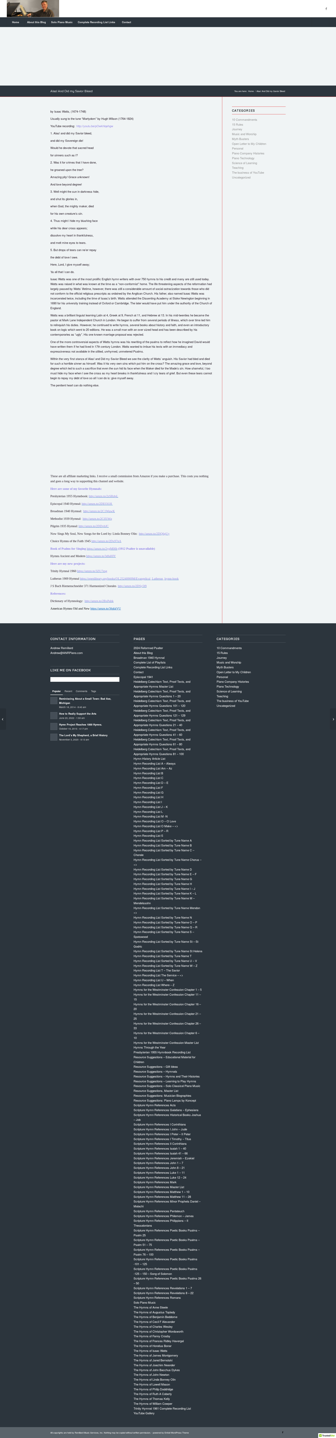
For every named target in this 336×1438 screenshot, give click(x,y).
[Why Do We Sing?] (3, 719)
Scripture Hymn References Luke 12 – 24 (160, 1177)
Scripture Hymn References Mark (155, 1182)
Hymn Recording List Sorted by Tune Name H (163, 884)
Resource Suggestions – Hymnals (155, 1071)
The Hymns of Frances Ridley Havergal (159, 1341)
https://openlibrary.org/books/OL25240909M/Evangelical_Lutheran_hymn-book (129, 578)
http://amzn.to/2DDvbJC (94, 526)
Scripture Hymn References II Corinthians (160, 1143)
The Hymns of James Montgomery (156, 1355)
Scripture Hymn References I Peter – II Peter (162, 1134)
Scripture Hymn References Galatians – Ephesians (166, 1110)
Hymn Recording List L (148, 812)
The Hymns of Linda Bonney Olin (155, 1379)
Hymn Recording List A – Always (155, 763)
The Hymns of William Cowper (153, 1403)
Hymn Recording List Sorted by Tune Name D (163, 869)
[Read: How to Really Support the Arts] (53, 715)
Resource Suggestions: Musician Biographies (162, 1095)
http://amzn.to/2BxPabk (99, 601)
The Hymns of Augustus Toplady (154, 1312)
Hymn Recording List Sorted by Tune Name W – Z (165, 966)
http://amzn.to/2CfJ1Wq (97, 518)
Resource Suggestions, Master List (156, 1091)
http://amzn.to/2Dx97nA (106, 541)
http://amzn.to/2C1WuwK (99, 511)
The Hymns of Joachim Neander (154, 1365)
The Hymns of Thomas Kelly (152, 1399)
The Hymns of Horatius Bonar (153, 1346)
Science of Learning (244, 163)
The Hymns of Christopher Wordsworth (158, 1331)
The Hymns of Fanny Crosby (152, 1336)
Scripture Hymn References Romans (157, 1297)
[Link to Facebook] (326, 8)
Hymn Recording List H (148, 797)
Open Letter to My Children (249, 144)
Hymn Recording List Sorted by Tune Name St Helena (168, 951)
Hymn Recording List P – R (151, 831)
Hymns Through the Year (149, 1047)
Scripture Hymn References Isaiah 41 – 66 (161, 1153)
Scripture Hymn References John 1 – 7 (158, 1163)
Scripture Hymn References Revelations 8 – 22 (163, 1293)
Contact (139, 672)
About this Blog (143, 653)
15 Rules (237, 124)
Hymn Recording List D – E (151, 783)
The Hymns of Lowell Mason (152, 1384)
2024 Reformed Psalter (148, 648)
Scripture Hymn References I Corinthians (160, 1124)
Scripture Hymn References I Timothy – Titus (162, 1139)
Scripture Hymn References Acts (155, 1105)
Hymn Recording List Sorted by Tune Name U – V (165, 961)
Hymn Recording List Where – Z (154, 985)
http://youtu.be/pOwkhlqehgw (94, 126)
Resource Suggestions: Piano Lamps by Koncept (165, 1100)
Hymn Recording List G (149, 792)
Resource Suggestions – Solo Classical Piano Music (167, 1086)
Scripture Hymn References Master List (159, 1187)
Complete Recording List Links (153, 667)
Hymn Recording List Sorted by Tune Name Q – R (165, 927)
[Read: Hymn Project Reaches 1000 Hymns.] (53, 726)
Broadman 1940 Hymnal (149, 658)
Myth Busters (240, 139)
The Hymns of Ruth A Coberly (153, 1394)
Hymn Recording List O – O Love (155, 821)
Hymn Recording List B (148, 773)
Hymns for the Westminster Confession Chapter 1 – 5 (168, 989)
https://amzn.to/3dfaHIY (101, 556)
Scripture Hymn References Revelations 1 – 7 (163, 1288)
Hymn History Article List (149, 758)
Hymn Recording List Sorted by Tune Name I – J (164, 889)
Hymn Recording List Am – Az (153, 768)
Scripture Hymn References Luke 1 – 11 (159, 1172)
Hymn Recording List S (148, 835)
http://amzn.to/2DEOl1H (97, 503)
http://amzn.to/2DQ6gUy (154, 533)
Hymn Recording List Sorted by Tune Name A (163, 840)
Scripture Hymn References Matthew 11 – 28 (162, 1197)
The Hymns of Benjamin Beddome (155, 1317)
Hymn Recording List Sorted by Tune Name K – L (165, 893)
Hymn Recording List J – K (151, 807)
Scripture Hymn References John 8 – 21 (159, 1168)
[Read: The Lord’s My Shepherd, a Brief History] (53, 737)
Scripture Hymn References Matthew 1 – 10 (161, 1192)
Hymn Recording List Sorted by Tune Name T (163, 956)
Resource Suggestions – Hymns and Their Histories (167, 1076)
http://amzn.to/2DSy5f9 (132, 586)
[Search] (320, 22)
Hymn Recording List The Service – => (158, 975)
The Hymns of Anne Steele (151, 1307)
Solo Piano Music (145, 1302)
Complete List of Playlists (150, 662)
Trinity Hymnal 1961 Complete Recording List (162, 1408)
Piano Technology (243, 158)
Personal (237, 148)
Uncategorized (241, 177)
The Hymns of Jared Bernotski (153, 1360)
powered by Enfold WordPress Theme (171, 1432)
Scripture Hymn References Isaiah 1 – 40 (160, 1148)
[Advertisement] (168, 56)
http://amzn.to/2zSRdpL (103, 496)
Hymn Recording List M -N (151, 816)
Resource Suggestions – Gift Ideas (156, 1066)
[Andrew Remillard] (33, 8)
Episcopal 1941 (143, 677)
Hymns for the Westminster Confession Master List (166, 1043)
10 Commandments (244, 119)
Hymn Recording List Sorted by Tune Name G (163, 879)
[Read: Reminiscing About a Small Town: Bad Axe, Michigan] (53, 700)
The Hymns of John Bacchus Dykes (157, 1370)
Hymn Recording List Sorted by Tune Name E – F (165, 874)
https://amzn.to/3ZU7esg (92, 571)
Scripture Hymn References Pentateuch (159, 1211)
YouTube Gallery (144, 1413)
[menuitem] (15, 22)
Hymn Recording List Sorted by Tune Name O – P (165, 922)
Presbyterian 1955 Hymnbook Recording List (162, 1052)
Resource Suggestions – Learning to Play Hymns (165, 1081)
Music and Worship (244, 134)
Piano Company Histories (248, 153)
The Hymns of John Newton (151, 1374)
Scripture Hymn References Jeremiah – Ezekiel (164, 1158)
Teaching (237, 167)
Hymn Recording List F (148, 787)
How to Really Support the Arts (77, 713)
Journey (237, 129)
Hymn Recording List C (148, 778)
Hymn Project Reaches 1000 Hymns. (80, 724)
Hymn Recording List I (148, 802)
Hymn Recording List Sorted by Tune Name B (163, 845)
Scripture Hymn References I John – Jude (160, 1129)
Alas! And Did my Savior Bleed (71, 91)
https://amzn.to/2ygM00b (102, 548)
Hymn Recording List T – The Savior (157, 970)
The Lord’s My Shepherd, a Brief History (83, 735)
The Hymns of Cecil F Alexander (154, 1322)
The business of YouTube (248, 172)
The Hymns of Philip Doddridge (153, 1389)
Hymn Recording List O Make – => (156, 826)
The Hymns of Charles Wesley (153, 1326)
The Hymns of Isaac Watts (150, 1351)
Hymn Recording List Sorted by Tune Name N (163, 917)
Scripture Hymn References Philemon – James (164, 1216)
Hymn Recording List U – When (154, 980)
